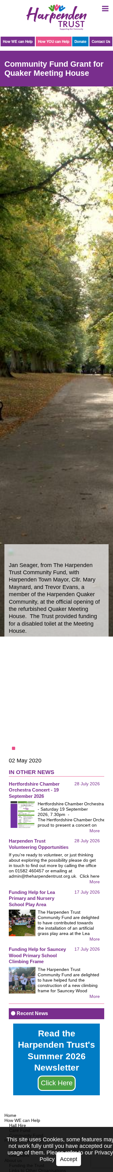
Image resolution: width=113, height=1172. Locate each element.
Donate (80, 41)
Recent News (31, 1013)
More (94, 830)
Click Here (57, 1083)
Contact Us (101, 41)
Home (10, 1115)
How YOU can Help (53, 41)
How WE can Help (18, 41)
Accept (68, 1159)
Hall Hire (17, 1125)
